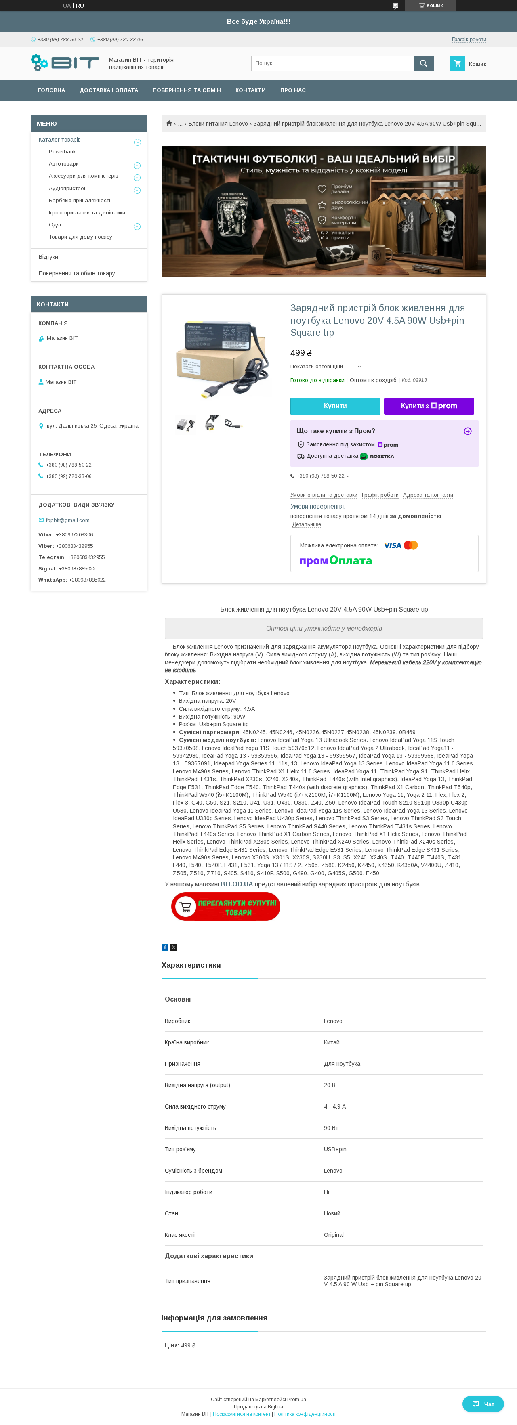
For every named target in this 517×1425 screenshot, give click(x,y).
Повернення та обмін (187, 90)
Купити (335, 405)
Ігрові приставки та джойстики (87, 213)
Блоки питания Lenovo (218, 123)
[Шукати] (424, 63)
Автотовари (64, 164)
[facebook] (165, 948)
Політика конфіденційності (305, 1414)
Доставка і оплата (109, 90)
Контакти (250, 90)
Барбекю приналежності (79, 200)
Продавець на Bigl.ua (258, 1407)
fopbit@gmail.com (68, 520)
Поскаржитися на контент (242, 1414)
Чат (489, 1404)
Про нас (293, 90)
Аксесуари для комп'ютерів (83, 176)
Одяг (55, 225)
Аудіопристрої (67, 188)
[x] (173, 948)
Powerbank (62, 152)
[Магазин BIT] (65, 69)
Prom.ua (296, 1399)
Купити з (415, 405)
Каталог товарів (60, 139)
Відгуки (48, 257)
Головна (51, 90)
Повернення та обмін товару (77, 273)
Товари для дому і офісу (80, 237)
